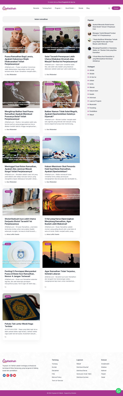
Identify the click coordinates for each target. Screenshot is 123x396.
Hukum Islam (9, 29)
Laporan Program (95, 101)
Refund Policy (56, 377)
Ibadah (58, 29)
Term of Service (57, 380)
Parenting (93, 108)
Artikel (8, 296)
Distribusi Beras (82, 370)
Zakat (103, 377)
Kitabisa (103, 367)
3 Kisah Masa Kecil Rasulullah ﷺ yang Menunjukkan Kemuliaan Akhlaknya (103, 59)
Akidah (18, 29)
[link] (4, 375)
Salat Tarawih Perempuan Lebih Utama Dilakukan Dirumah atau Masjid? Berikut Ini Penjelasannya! (61, 59)
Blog (88, 8)
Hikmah (92, 87)
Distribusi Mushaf (82, 367)
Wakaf (92, 115)
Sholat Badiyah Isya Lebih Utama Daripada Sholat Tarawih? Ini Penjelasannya (20, 221)
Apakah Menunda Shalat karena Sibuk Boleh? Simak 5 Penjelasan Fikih (104, 27)
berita (91, 84)
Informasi (8, 191)
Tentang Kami (47, 8)
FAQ (53, 374)
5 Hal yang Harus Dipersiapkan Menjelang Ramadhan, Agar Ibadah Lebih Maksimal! (59, 221)
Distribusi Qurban (82, 377)
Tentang (54, 364)
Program (58, 8)
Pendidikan (93, 111)
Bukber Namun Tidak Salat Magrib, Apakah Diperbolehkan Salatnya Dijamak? (61, 114)
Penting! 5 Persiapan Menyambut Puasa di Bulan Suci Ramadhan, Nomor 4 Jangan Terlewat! (20, 273)
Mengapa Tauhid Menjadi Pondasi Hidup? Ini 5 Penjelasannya (104, 34)
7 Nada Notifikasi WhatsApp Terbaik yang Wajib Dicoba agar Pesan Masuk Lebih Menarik (105, 41)
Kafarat (103, 370)
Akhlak (92, 70)
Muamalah (93, 104)
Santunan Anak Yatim (84, 374)
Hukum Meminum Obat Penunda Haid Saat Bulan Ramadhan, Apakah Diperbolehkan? (60, 169)
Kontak (81, 8)
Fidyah (103, 374)
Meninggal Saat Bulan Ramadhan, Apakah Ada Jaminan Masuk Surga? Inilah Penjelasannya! (21, 169)
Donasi (116, 8)
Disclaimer (55, 370)
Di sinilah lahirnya (61, 2)
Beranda (36, 8)
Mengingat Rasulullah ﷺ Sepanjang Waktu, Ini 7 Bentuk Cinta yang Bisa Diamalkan (105, 50)
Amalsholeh (105, 364)
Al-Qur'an (93, 77)
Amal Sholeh (70, 8)
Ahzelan (73, 393)
